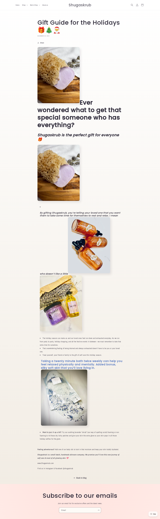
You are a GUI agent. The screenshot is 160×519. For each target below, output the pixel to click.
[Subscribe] (98, 510)
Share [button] (42, 43)
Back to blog (81, 477)
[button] (25, 5)
